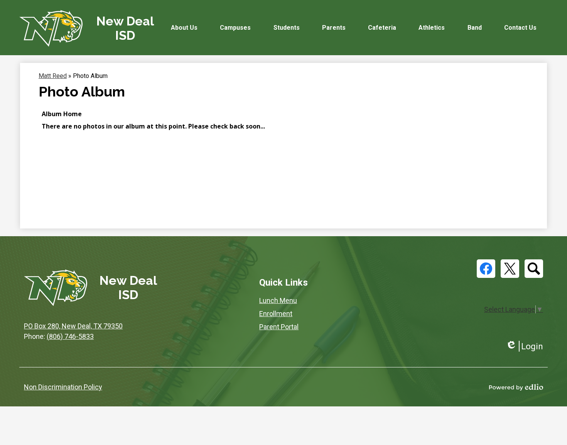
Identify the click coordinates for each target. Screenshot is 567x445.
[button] (184, 27)
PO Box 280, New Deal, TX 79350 (73, 326)
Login (524, 346)
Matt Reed (53, 76)
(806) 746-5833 (70, 336)
